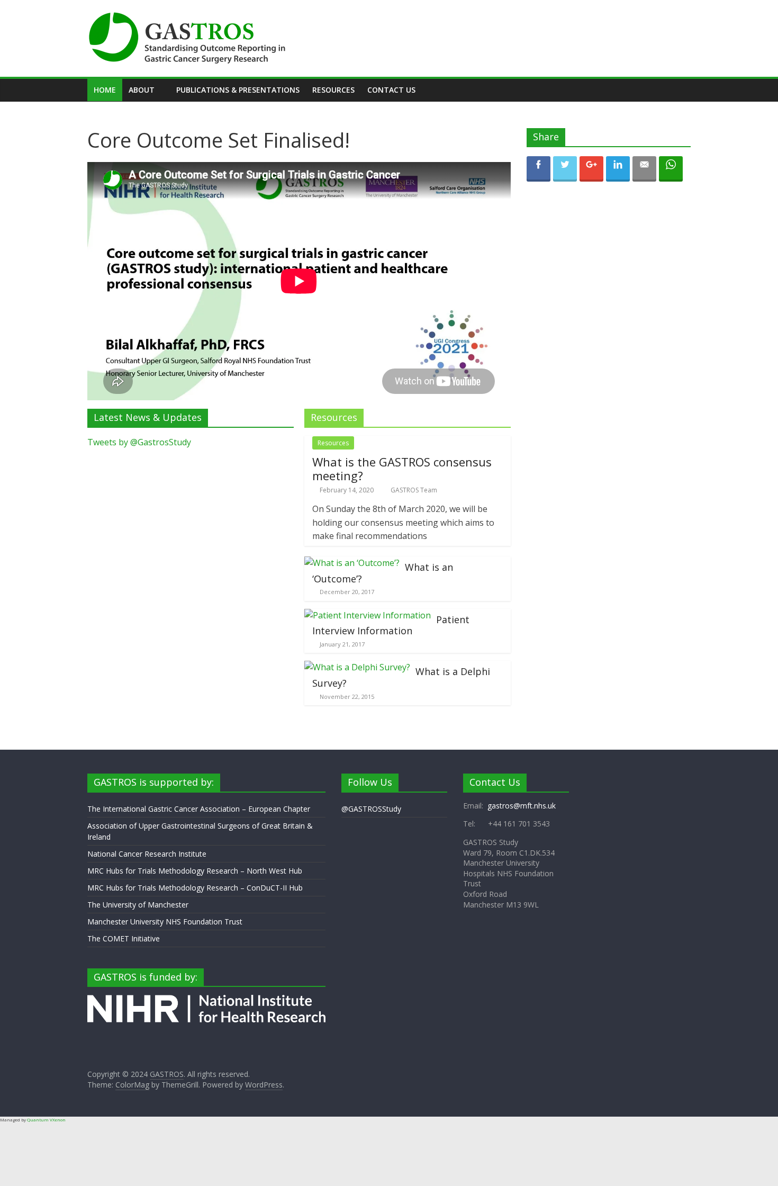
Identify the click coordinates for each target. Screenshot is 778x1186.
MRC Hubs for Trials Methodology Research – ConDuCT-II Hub (195, 888)
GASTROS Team (414, 490)
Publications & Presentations (238, 90)
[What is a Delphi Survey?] (357, 667)
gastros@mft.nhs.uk (521, 806)
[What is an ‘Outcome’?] (352, 563)
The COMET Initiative (123, 938)
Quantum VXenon (46, 1119)
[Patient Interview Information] (367, 615)
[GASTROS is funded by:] (206, 1000)
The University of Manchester (137, 905)
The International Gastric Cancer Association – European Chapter (198, 809)
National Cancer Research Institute (146, 854)
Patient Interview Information (390, 625)
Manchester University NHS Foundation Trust (164, 922)
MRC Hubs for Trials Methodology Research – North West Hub (194, 871)
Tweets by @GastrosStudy (139, 442)
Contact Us (391, 90)
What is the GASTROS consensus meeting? (402, 468)
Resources (333, 90)
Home (105, 90)
